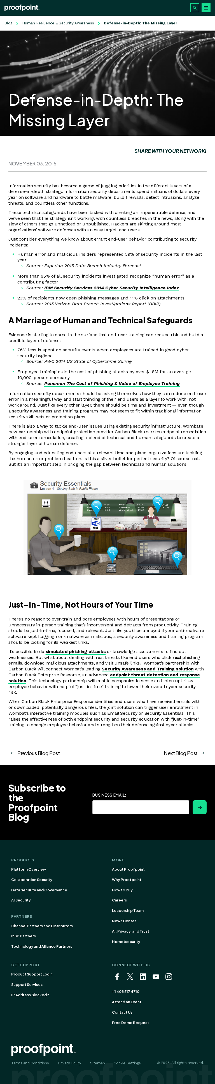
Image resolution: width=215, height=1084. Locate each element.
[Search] (194, 7)
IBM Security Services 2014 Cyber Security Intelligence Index (111, 287)
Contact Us (122, 1012)
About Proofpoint (128, 869)
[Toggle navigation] (206, 7)
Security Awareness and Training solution (147, 669)
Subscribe (200, 807)
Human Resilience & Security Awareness (58, 23)
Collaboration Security (31, 879)
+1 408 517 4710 (125, 991)
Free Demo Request (130, 1022)
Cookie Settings (127, 1063)
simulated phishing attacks (76, 651)
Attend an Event (126, 1002)
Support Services (27, 984)
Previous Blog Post (38, 753)
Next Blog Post (181, 753)
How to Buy (122, 890)
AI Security (21, 900)
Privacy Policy (69, 1063)
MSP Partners (23, 936)
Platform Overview (28, 869)
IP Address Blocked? (30, 995)
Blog (8, 23)
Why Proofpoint (126, 879)
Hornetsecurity (126, 941)
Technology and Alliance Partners (41, 946)
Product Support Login (32, 974)
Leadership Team (128, 910)
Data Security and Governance (39, 890)
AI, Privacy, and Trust (130, 931)
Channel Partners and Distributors (42, 926)
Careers (119, 900)
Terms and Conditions (30, 1063)
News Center (124, 921)
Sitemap (97, 1063)
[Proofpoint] (21, 8)
